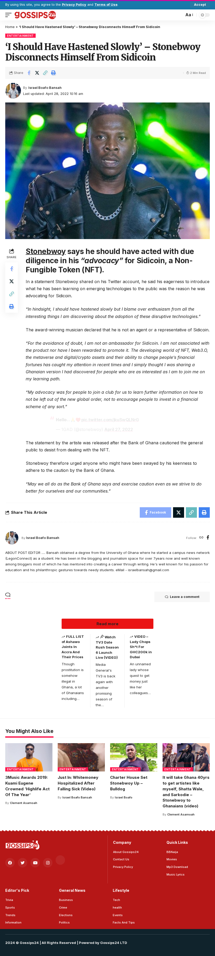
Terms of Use (105, 5)
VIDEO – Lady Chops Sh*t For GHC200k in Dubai (141, 646)
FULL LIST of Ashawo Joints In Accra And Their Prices (73, 646)
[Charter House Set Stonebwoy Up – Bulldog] (133, 757)
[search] (179, 15)
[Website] (201, 538)
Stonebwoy (46, 251)
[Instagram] (47, 862)
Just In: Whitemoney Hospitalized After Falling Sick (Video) (78, 783)
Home (10, 27)
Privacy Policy (74, 5)
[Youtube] (35, 862)
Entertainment (20, 35)
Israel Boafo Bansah (45, 88)
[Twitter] (22, 862)
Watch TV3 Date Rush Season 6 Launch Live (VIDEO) (107, 647)
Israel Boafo (123, 797)
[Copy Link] (45, 73)
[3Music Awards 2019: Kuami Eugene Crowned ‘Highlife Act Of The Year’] (28, 757)
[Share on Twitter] (37, 73)
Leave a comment (184, 597)
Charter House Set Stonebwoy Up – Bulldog (128, 783)
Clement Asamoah (23, 803)
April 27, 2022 (118, 429)
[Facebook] (208, 538)
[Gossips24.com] (35, 14)
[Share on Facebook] (29, 73)
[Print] (53, 73)
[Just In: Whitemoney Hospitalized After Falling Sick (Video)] (81, 757)
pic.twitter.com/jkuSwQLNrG (110, 419)
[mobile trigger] (9, 14)
